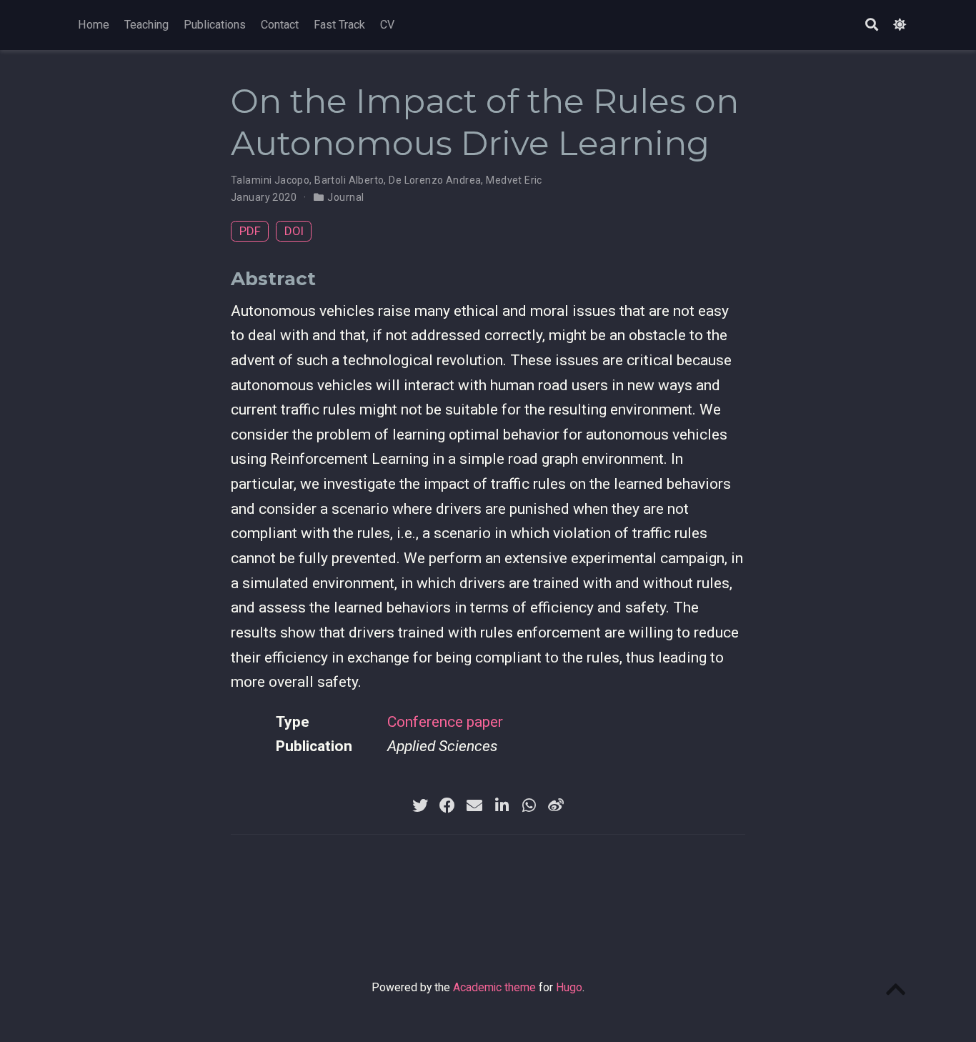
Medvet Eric (514, 180)
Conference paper (445, 721)
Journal (345, 197)
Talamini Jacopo (270, 180)
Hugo (569, 987)
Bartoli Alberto (349, 180)
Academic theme (494, 987)
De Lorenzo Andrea (435, 180)
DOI (294, 231)
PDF (250, 231)
